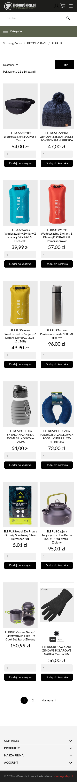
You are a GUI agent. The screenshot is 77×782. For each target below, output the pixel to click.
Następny (49, 700)
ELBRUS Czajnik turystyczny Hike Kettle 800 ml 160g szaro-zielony (57, 537)
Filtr (65, 65)
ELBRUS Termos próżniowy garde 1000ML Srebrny (57, 334)
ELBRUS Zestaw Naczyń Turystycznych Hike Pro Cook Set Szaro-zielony (20, 635)
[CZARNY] (56, 633)
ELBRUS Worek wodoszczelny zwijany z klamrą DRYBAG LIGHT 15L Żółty (20, 336)
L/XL (60, 639)
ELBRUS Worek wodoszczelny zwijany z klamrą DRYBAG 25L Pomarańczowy (56, 235)
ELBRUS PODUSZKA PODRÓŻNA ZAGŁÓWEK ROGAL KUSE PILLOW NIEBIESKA (57, 436)
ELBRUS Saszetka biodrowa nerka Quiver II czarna (20, 136)
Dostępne (11, 64)
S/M (53, 639)
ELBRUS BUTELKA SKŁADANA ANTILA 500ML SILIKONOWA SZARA (20, 436)
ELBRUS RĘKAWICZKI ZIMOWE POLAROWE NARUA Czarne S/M (56, 650)
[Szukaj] (68, 18)
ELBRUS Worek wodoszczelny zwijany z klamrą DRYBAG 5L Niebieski (20, 235)
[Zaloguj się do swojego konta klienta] (56, 6)
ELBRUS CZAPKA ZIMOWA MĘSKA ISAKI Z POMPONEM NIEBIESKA (56, 136)
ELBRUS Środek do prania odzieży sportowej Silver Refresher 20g (20, 535)
